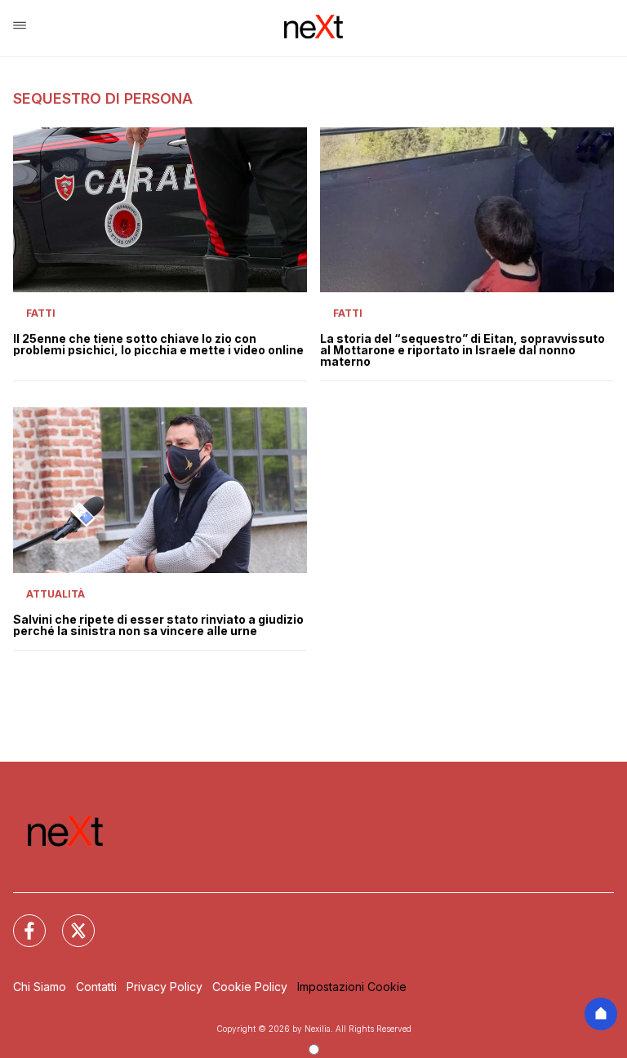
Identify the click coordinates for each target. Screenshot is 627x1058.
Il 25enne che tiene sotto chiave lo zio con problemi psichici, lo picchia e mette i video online (158, 344)
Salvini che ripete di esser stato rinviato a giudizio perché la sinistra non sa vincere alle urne (158, 625)
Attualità (55, 594)
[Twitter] (68, 920)
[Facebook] (19, 920)
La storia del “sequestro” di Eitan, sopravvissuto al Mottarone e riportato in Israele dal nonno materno (462, 350)
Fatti (41, 313)
